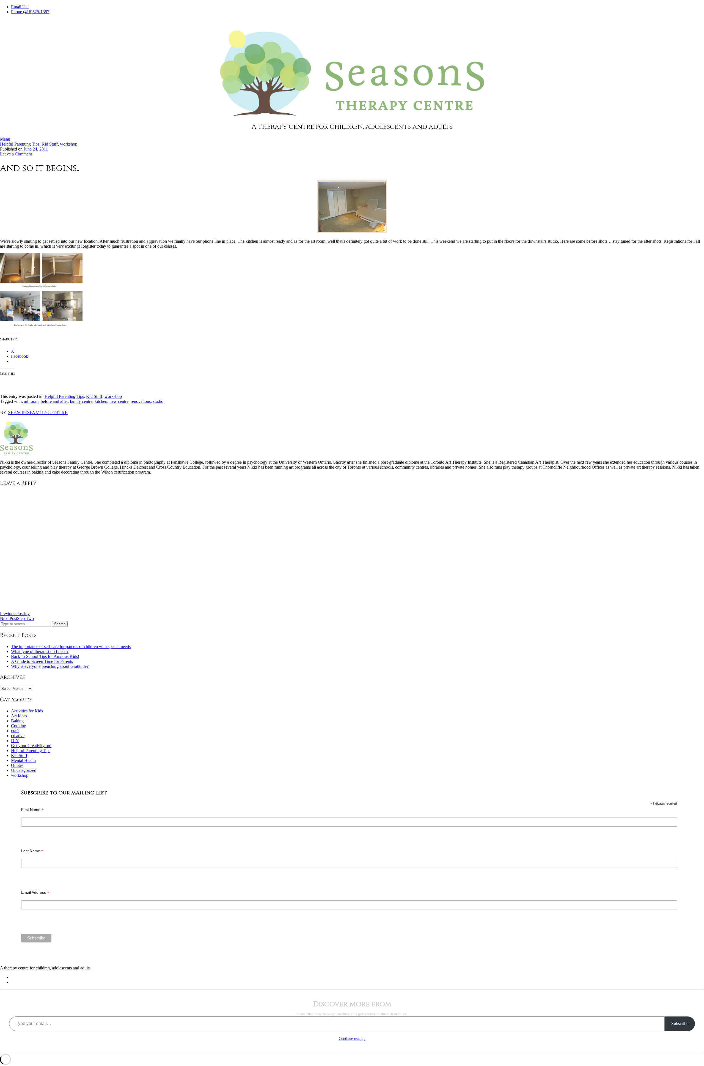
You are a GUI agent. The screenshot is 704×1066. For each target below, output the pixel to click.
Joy (15, 613)
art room (31, 401)
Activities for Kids (27, 711)
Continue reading (352, 1039)
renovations (141, 401)
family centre (81, 401)
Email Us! (20, 6)
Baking (17, 720)
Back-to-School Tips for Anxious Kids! (45, 656)
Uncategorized (23, 770)
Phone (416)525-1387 (30, 11)
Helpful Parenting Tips (19, 144)
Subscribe (679, 1023)
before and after (54, 401)
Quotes (17, 765)
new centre (118, 401)
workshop (68, 144)
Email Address (35, 892)
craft (15, 730)
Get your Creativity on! (31, 745)
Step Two (17, 618)
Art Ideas (19, 716)
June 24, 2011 (36, 149)
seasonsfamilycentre (38, 412)
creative (17, 735)
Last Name (32, 851)
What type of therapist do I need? (39, 651)
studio (158, 401)
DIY (15, 740)
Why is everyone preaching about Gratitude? (50, 666)
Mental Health (23, 760)
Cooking (18, 725)
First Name (32, 809)
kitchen (101, 401)
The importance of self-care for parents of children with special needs (71, 646)
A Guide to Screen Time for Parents (42, 661)
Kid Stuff (50, 144)
